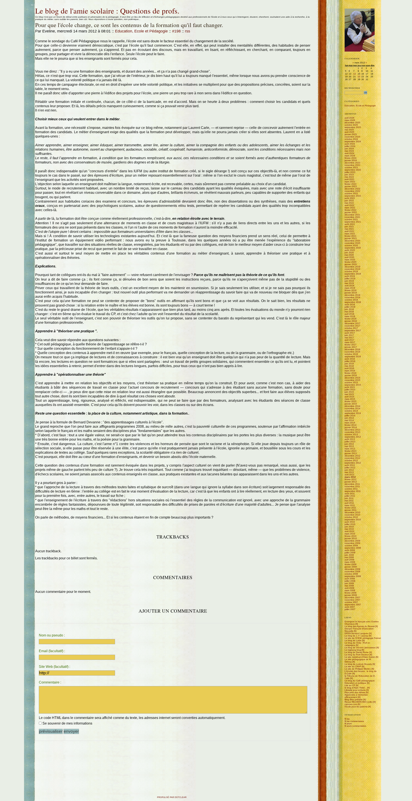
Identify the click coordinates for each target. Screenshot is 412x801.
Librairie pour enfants (355, 690)
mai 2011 (349, 500)
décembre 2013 (352, 430)
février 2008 (350, 593)
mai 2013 (349, 446)
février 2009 (350, 564)
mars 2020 (350, 259)
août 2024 (350, 144)
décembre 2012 (352, 456)
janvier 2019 (351, 292)
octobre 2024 (351, 139)
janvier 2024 (351, 160)
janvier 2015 (351, 404)
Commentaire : (50, 682)
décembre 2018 (352, 295)
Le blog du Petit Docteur (357, 654)
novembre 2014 (352, 408)
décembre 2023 (352, 163)
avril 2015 (349, 396)
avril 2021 (349, 231)
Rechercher (352, 88)
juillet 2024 (350, 146)
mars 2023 (350, 181)
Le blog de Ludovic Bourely (358, 664)
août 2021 (350, 224)
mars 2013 (350, 448)
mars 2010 (350, 533)
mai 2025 (349, 129)
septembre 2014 (353, 413)
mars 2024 (350, 155)
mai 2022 (349, 203)
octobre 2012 (351, 460)
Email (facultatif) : (52, 651)
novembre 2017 (352, 326)
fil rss (347, 719)
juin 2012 (349, 470)
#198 (176, 31)
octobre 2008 (351, 574)
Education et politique (355, 683)
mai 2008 (349, 585)
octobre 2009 (351, 545)
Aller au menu (44, 5)
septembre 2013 (353, 437)
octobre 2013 (351, 434)
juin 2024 (349, 148)
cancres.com (351, 704)
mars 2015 (350, 399)
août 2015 (350, 387)
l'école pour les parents (356, 706)
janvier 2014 (351, 427)
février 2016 (350, 373)
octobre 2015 (351, 382)
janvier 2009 (351, 567)
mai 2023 (349, 177)
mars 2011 (350, 505)
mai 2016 (349, 366)
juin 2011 (349, 498)
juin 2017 (349, 335)
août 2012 (350, 465)
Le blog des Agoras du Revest (360, 626)
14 (354, 74)
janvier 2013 (351, 453)
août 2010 (350, 522)
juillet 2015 (350, 389)
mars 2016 (350, 370)
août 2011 (350, 493)
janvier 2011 (351, 510)
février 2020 (350, 262)
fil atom (348, 723)
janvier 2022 (351, 212)
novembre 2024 (352, 137)
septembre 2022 (353, 196)
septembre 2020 (353, 248)
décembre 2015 (352, 378)
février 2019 (350, 290)
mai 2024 (349, 151)
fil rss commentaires (354, 721)
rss (187, 31)
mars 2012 (350, 477)
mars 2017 (350, 342)
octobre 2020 (351, 245)
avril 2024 (349, 153)
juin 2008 (349, 583)
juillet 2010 (350, 524)
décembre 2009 (352, 541)
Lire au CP (350, 685)
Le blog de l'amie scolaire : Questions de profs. (107, 11)
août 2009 (350, 550)
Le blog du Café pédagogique (360, 680)
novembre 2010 (352, 515)
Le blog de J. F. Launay (356, 636)
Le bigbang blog (353, 650)
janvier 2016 (351, 375)
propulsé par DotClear (171, 797)
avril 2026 (349, 118)
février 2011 (350, 508)
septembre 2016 (353, 356)
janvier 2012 (351, 482)
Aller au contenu (35, 5)
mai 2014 (349, 420)
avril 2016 (349, 368)
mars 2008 (350, 590)
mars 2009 (350, 562)
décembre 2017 (352, 323)
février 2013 (350, 451)
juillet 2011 (350, 496)
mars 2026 (350, 120)
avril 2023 (349, 179)
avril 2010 (349, 531)
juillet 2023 (350, 172)
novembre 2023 (352, 165)
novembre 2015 (352, 380)
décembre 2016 (352, 349)
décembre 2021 (352, 215)
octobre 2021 (351, 219)
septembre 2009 (353, 548)
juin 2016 (349, 363)
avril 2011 (349, 503)
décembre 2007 (352, 597)
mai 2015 (349, 394)
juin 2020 (349, 252)
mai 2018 (349, 311)
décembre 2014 (352, 406)
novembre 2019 (352, 269)
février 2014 (350, 425)
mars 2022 (350, 207)
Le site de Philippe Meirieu (358, 669)
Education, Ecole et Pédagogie (141, 31)
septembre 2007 (353, 604)
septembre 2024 (353, 141)
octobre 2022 (351, 193)
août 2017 (350, 333)
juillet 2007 (350, 609)
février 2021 (350, 236)
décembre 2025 (352, 122)
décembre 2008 (352, 569)
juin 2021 (349, 226)
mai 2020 (349, 255)
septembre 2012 (353, 463)
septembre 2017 (353, 330)
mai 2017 (349, 337)
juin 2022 (349, 200)
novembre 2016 (352, 352)
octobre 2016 (351, 354)
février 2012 (350, 479)
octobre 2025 (351, 125)
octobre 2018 (351, 300)
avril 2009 (349, 559)
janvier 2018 (351, 321)
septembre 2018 (353, 302)
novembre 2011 (352, 486)
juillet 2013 (350, 441)
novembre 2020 (352, 243)
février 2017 (350, 344)
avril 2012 (349, 474)
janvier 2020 (351, 264)
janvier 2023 (351, 186)
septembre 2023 (353, 170)
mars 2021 (350, 233)
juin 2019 (349, 281)
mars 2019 (350, 288)
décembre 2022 (352, 189)
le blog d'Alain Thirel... (356, 688)
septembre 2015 (353, 385)
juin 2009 (349, 555)
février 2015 (350, 401)
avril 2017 (349, 340)
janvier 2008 (351, 595)
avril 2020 (349, 257)
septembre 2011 (353, 491)
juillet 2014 (350, 415)
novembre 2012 (352, 458)
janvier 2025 (351, 134)
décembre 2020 (352, 241)
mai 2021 (349, 229)
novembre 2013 (352, 432)
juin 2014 (349, 418)
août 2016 (350, 359)
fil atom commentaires (355, 726)
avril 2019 (349, 285)
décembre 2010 (352, 512)
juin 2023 (349, 174)
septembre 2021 (353, 222)
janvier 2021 (351, 238)
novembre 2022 (352, 191)
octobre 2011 (351, 489)
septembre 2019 (353, 274)
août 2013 (350, 439)
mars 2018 (350, 316)
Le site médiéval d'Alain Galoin (360, 657)
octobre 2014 (351, 411)
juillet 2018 (350, 307)
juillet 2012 (350, 467)
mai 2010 (349, 529)
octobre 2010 (351, 517)
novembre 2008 (352, 571)
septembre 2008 (353, 576)
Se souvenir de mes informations (67, 723)
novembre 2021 (352, 217)
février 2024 (350, 158)
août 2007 (350, 607)
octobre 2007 (351, 602)
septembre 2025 (353, 127)
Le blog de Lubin (353, 640)
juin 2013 (349, 444)
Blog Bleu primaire (354, 699)
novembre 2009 (352, 543)
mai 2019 (349, 283)
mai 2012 (349, 472)
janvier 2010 (351, 538)
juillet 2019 (350, 278)
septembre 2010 (353, 519)
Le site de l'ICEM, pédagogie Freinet (363, 638)
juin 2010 (349, 526)
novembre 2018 (352, 297)
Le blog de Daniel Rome (357, 652)
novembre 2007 (352, 600)
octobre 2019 (351, 271)
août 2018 (350, 304)
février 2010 (350, 536)
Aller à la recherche (55, 5)
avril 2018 (349, 314)
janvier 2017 (351, 347)
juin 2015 (349, 392)
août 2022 (350, 198)
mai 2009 (349, 557)
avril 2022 (349, 205)
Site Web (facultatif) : (54, 666)
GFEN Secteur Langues (356, 633)
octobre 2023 (351, 167)
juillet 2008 (350, 581)
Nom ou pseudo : (52, 635)
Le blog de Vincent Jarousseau (360, 647)
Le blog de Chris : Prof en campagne (357, 644)
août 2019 (350, 276)
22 (359, 76)
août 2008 (350, 578)
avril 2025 (349, 132)
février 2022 (350, 210)
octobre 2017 (351, 328)
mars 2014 (350, 422)
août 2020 (350, 250)
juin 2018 (349, 309)
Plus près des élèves (355, 692)
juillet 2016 (350, 361)
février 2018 (350, 318)
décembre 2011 (352, 484)
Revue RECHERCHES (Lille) (359, 702)
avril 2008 (349, 588)
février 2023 (350, 184)
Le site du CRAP (353, 666)
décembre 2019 (352, 266)
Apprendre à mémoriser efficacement (356, 696)
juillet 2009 (350, 552)
